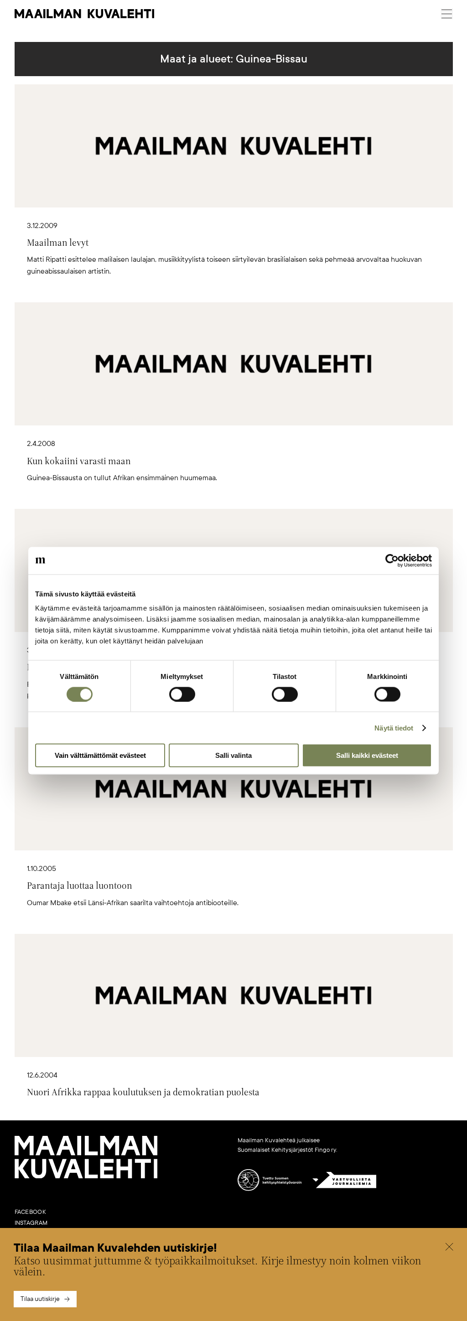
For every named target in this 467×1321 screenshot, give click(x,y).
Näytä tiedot (393, 727)
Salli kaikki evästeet (367, 755)
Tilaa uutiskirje (40, 1299)
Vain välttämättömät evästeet (100, 755)
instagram (31, 1223)
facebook (30, 1212)
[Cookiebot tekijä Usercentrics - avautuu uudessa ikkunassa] (392, 560)
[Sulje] (449, 1248)
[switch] (182, 694)
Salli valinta (233, 755)
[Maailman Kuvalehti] (86, 1176)
